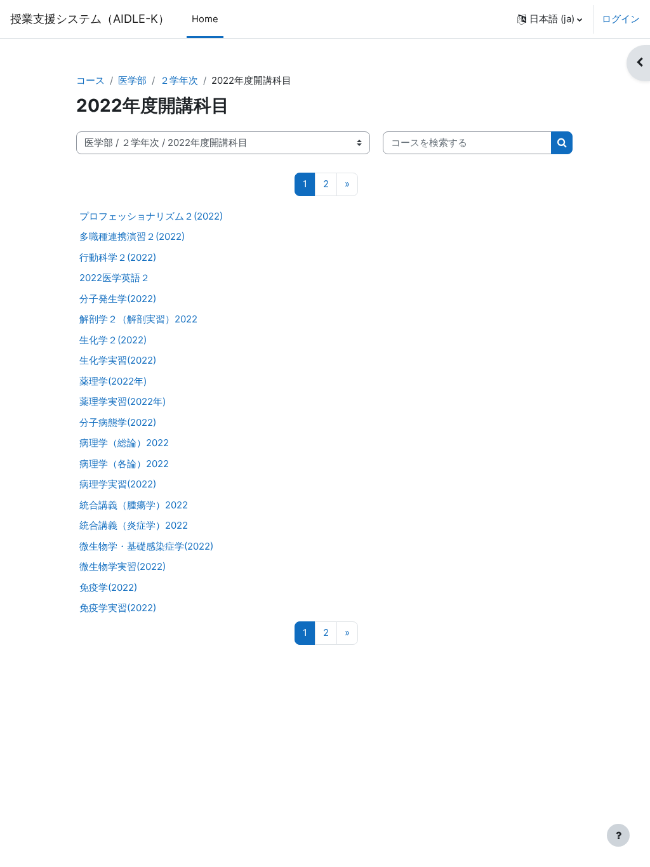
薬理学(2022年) (113, 381)
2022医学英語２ (114, 278)
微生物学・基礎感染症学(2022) (146, 546)
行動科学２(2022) (117, 257)
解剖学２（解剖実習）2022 (138, 319)
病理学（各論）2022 (124, 464)
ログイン (621, 19)
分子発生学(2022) (117, 299)
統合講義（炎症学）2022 (133, 525)
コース (90, 80)
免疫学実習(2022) (117, 608)
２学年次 (179, 80)
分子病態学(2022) (117, 422)
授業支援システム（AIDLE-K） (89, 18)
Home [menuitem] (205, 19)
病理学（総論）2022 (124, 443)
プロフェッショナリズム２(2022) (151, 216)
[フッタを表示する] (618, 835)
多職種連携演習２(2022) (132, 236)
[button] (549, 19)
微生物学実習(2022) (122, 566)
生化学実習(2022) (117, 360)
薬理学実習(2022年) (122, 401)
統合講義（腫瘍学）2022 (133, 505)
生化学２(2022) (113, 340)
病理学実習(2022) (117, 484)
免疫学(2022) (108, 587)
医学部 (132, 80)
